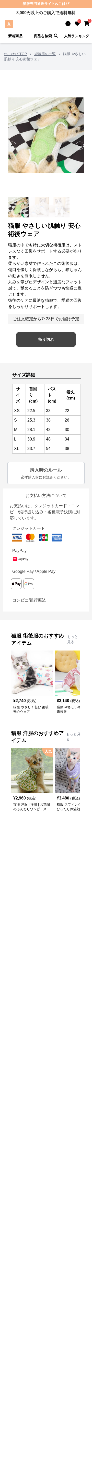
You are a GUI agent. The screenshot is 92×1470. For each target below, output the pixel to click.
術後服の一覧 (45, 54)
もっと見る (72, 639)
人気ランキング (76, 36)
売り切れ (46, 339)
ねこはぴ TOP (15, 54)
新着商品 (15, 36)
